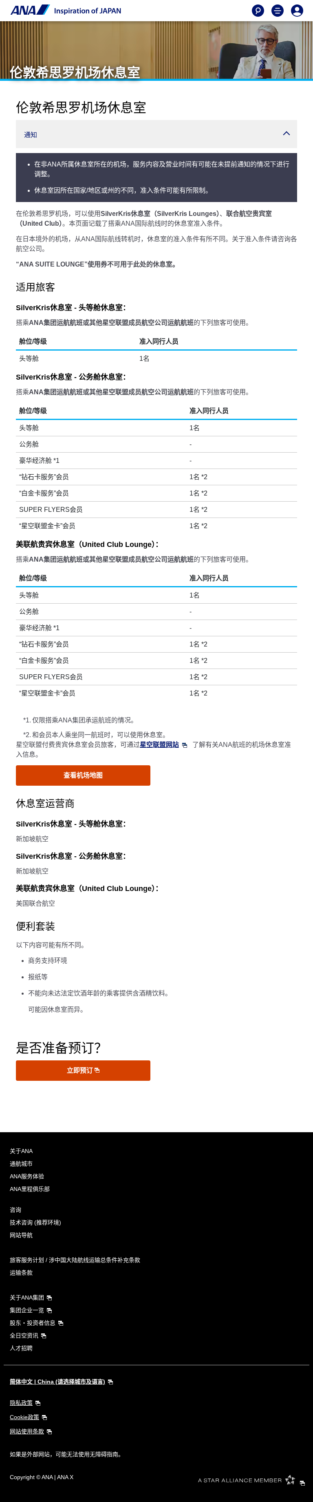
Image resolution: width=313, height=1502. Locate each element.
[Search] (258, 10)
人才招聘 (21, 1348)
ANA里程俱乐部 (30, 1189)
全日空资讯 (24, 1335)
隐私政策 (21, 1403)
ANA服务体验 (27, 1176)
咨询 (15, 1209)
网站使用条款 (27, 1431)
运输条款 (21, 1272)
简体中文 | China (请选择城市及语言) (57, 1381)
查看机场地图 (83, 775)
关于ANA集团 (27, 1297)
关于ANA (21, 1151)
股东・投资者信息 (32, 1323)
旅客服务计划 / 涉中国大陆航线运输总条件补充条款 (75, 1260)
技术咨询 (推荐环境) (35, 1222)
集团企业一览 (27, 1310)
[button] (156, 134)
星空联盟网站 (159, 744)
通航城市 (21, 1163)
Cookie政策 (24, 1417)
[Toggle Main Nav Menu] (277, 10)
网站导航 (21, 1235)
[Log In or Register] (297, 10)
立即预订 (81, 1070)
